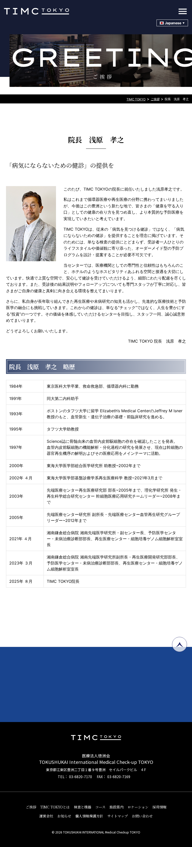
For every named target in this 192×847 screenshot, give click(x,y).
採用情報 (159, 806)
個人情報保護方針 (89, 815)
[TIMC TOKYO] (96, 11)
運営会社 (46, 815)
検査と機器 (82, 806)
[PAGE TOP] (179, 644)
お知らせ (64, 815)
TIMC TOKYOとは (55, 806)
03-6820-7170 (80, 776)
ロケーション (138, 806)
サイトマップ (117, 815)
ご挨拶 (31, 806)
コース (100, 806)
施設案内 (117, 806)
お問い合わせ (142, 815)
